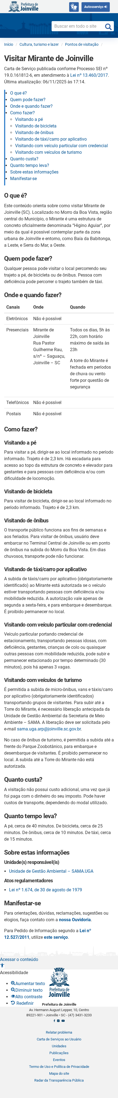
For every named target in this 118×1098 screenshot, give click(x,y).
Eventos (59, 1060)
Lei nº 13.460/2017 (89, 75)
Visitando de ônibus (34, 132)
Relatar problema (59, 1032)
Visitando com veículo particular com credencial (62, 145)
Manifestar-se (23, 178)
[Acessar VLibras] (74, 7)
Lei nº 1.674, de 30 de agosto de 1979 (45, 889)
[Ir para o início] (23, 6)
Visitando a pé (29, 119)
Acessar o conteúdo (19, 959)
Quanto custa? (24, 158)
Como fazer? (22, 112)
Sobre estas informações (34, 172)
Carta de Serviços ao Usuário (59, 1039)
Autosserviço (94, 7)
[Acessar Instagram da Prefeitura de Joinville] (58, 1022)
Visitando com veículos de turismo (48, 152)
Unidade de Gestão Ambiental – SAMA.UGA (51, 871)
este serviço (56, 937)
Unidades (59, 1046)
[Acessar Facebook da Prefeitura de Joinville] (54, 1022)
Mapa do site (59, 1073)
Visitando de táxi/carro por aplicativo (51, 139)
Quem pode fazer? (28, 99)
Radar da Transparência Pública (59, 1080)
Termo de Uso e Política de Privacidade (59, 1067)
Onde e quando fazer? (31, 106)
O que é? (18, 93)
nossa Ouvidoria (75, 919)
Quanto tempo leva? (29, 165)
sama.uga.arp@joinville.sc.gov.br (49, 729)
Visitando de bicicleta (36, 126)
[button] (2, 966)
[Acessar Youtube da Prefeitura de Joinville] (62, 1022)
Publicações (59, 1053)
